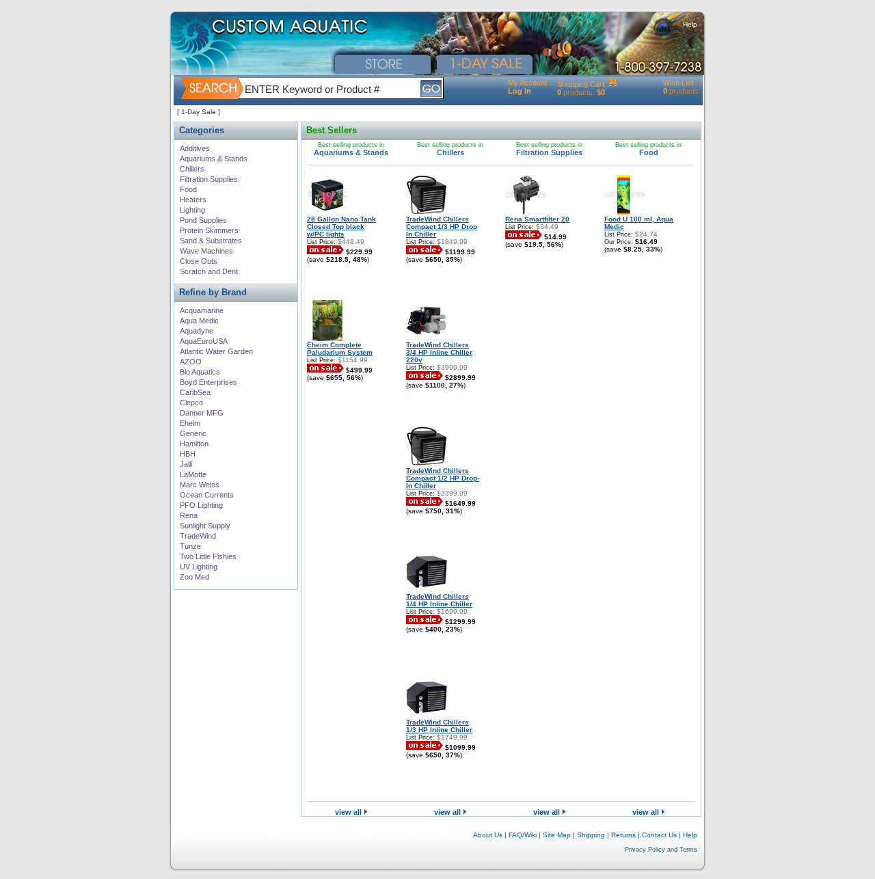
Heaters (193, 199)
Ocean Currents (207, 495)
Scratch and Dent (209, 271)
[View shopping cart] (612, 84)
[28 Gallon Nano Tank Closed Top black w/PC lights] (327, 213)
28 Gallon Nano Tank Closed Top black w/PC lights (341, 226)
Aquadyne (196, 331)
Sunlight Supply (205, 526)
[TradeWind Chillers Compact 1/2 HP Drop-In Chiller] (426, 464)
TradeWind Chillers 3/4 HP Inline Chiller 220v (439, 352)
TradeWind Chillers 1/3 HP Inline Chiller (439, 725)
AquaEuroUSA (204, 341)
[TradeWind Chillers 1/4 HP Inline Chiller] (426, 590)
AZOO (191, 361)
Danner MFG (202, 413)
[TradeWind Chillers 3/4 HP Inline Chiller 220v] (426, 338)
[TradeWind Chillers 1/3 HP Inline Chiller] (426, 716)
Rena (189, 515)
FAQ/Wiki (523, 835)
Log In (519, 91)
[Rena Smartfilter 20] (525, 213)
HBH (188, 454)
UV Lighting (198, 567)
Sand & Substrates (211, 240)
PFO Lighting (201, 505)
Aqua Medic (199, 320)
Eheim (190, 423)
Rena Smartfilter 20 (537, 219)
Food (188, 189)
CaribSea (195, 392)
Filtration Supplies (209, 179)
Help (690, 24)
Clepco (191, 402)
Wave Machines (206, 251)
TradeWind (198, 536)
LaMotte (193, 474)
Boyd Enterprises (208, 382)
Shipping (591, 835)
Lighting (192, 210)
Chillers (192, 169)
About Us (487, 835)
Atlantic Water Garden (216, 351)
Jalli (186, 464)
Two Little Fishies (208, 556)
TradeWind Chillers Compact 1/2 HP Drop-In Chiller (442, 478)
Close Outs (198, 261)
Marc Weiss (199, 485)
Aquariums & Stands (213, 158)
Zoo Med (194, 577)
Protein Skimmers (209, 230)
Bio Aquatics (200, 372)
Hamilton (194, 444)
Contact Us (659, 835)
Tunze (190, 546)
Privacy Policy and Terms (661, 849)
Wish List (678, 83)
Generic (193, 433)
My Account (527, 83)
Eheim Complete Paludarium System (340, 348)
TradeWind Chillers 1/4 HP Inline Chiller (439, 600)
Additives (195, 148)
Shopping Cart (580, 84)
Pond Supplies (203, 220)
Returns (623, 835)
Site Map (557, 835)
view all (349, 812)
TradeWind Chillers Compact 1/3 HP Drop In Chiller (441, 226)
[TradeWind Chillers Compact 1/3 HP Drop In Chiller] (426, 213)
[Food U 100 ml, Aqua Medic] (624, 213)
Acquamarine (202, 310)
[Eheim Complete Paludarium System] (327, 338)
